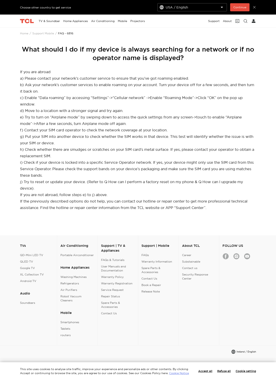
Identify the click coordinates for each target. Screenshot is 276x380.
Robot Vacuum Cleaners (70, 298)
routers (65, 335)
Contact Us (109, 313)
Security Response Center (195, 276)
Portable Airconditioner (77, 255)
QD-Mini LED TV (31, 255)
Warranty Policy (112, 277)
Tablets (65, 328)
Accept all (205, 371)
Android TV (28, 281)
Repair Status (110, 296)
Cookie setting (246, 371)
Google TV (27, 268)
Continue (239, 7)
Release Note (150, 291)
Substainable (191, 261)
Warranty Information (156, 261)
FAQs (145, 255)
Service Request (112, 290)
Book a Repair (151, 285)
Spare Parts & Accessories (110, 305)
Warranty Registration (117, 283)
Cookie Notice (179, 373)
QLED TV (26, 261)
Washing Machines (73, 277)
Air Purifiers (68, 290)
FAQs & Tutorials (112, 260)
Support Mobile (43, 33)
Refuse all (224, 371)
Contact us (189, 268)
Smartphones (69, 322)
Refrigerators (69, 283)
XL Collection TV (32, 274)
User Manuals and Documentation (113, 268)
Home (24, 33)
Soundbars (27, 303)
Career (186, 255)
